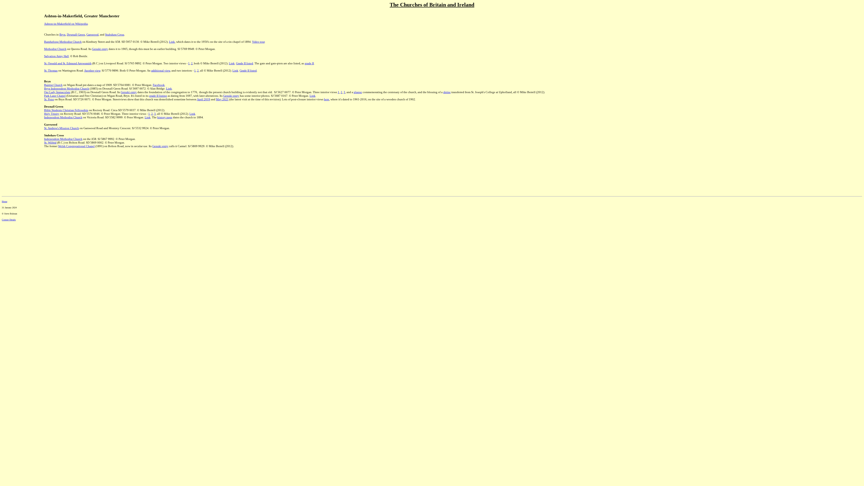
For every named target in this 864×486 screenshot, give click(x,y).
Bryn (62, 34)
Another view (92, 70)
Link (172, 41)
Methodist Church (55, 49)
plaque (358, 92)
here (326, 99)
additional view (160, 70)
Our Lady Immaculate (57, 92)
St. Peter (49, 99)
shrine (447, 92)
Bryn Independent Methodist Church (66, 88)
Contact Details (9, 219)
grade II (309, 63)
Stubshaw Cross (114, 34)
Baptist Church (53, 85)
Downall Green (76, 34)
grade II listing (158, 95)
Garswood (92, 34)
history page (164, 117)
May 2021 (222, 99)
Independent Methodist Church (63, 117)
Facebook (159, 85)
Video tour (258, 41)
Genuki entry (100, 49)
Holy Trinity (51, 113)
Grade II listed (244, 63)
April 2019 (203, 99)
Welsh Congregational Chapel (76, 146)
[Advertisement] (22, 85)
